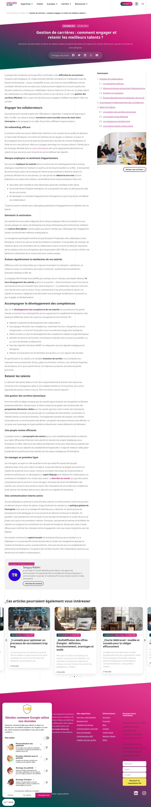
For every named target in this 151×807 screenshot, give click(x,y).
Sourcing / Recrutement (86, 717)
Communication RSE (85, 736)
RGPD (105, 740)
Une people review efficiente (115, 116)
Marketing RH (82, 721)
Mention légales (109, 736)
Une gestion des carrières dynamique (119, 112)
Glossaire (106, 717)
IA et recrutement (84, 732)
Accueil (9, 13)
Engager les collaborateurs (111, 79)
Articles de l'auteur (33, 583)
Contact (106, 729)
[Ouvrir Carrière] (70, 3)
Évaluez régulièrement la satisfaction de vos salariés (124, 97)
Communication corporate (87, 729)
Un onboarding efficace (113, 83)
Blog (15, 13)
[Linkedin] (136, 793)
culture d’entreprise (40, 148)
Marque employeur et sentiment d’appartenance (124, 88)
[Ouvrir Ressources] (87, 3)
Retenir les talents (107, 107)
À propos (106, 721)
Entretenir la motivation (113, 93)
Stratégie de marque (85, 725)
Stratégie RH (23, 13)
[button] (73, 55)
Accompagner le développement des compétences (122, 102)
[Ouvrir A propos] (57, 3)
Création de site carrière (86, 740)
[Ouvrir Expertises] (32, 3)
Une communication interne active (118, 126)
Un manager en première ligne (116, 121)
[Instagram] (144, 793)
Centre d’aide (108, 732)
